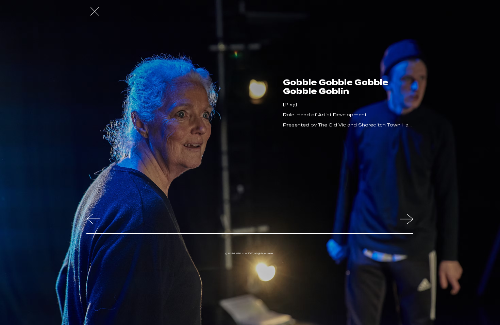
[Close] (94, 11)
